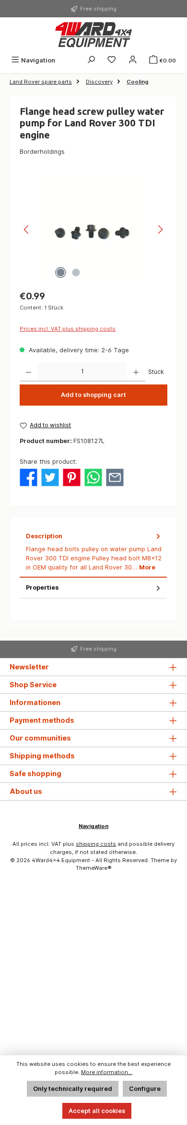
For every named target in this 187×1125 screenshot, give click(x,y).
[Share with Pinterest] (71, 477)
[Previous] (27, 229)
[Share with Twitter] (50, 477)
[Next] (160, 229)
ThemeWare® (94, 868)
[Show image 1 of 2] (60, 272)
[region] (93, 229)
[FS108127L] (93, 229)
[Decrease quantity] (28, 372)
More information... (106, 1072)
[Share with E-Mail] (115, 477)
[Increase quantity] (136, 372)
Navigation (93, 826)
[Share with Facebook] (28, 477)
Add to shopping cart (93, 394)
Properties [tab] (42, 587)
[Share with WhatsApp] (93, 477)
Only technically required (72, 1088)
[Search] (91, 60)
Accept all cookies (97, 1110)
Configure (145, 1088)
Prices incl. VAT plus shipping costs (68, 328)
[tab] (93, 552)
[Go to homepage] (93, 35)
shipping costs (96, 844)
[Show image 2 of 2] (76, 272)
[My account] (132, 60)
